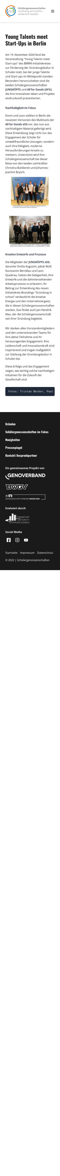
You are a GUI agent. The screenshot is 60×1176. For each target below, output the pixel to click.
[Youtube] (26, 540)
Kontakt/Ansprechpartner (21, 455)
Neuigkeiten (12, 439)
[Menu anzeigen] (53, 11)
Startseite (11, 553)
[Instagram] (17, 540)
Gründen (10, 424)
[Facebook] (8, 540)
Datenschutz (45, 553)
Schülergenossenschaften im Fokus (26, 432)
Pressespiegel (13, 447)
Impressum (27, 553)
